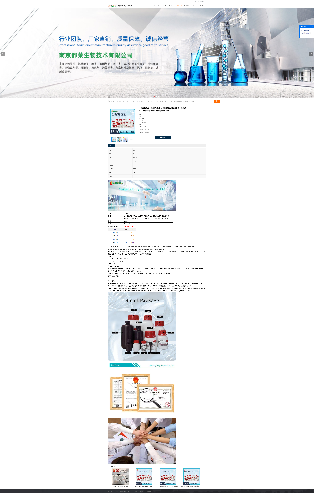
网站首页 (121, 101)
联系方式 (194, 5)
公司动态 (171, 5)
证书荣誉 (186, 5)
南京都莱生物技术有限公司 (126, 491)
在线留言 (202, 5)
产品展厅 (179, 5)
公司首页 (156, 5)
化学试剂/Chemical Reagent (137, 101)
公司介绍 (163, 5)
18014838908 (201, 1)
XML (134, 491)
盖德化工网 (142, 491)
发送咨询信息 (163, 137)
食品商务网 (148, 491)
